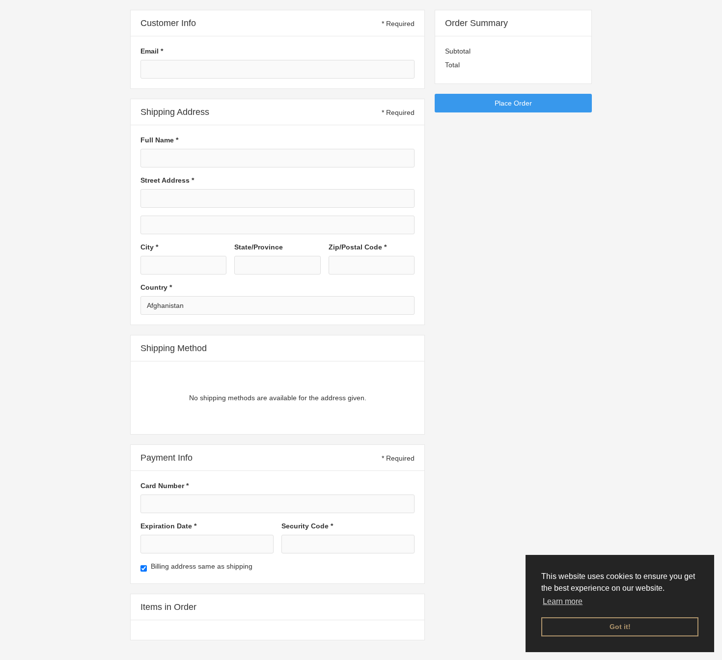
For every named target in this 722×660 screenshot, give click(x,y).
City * (149, 247)
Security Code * (307, 526)
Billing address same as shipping (201, 566)
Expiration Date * (168, 526)
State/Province (258, 247)
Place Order (513, 103)
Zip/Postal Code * (358, 247)
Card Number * (164, 486)
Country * (156, 287)
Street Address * (167, 180)
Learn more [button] (563, 601)
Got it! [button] (620, 627)
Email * (151, 51)
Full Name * (159, 140)
